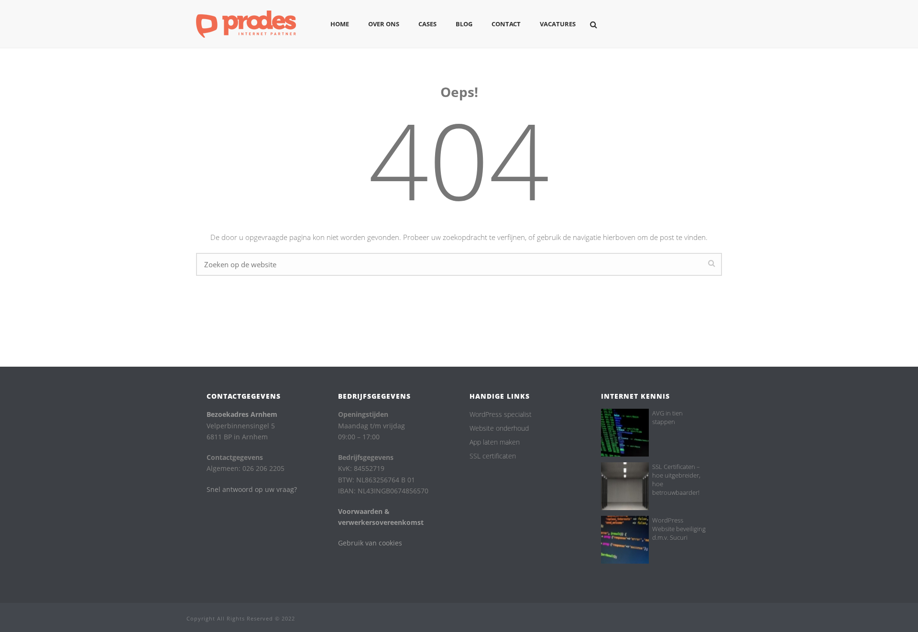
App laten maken (495, 442)
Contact (506, 24)
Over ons (383, 24)
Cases (427, 24)
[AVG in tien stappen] (625, 433)
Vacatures (558, 24)
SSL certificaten (493, 456)
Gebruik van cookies (370, 542)
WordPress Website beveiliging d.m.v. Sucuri (679, 529)
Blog (464, 24)
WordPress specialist (501, 414)
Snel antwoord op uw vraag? (252, 489)
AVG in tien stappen (667, 417)
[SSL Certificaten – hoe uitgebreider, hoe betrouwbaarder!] (625, 486)
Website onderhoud (499, 428)
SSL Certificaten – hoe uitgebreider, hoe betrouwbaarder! (676, 479)
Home (339, 24)
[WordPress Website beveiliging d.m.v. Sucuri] (625, 540)
